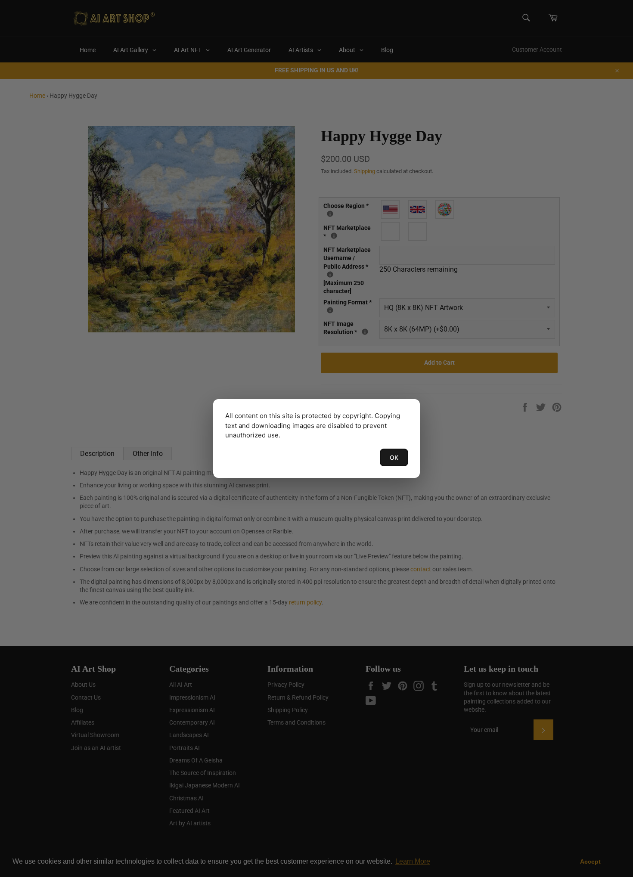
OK (394, 457)
